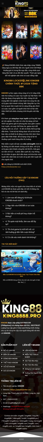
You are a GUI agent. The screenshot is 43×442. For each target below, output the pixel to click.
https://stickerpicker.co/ (11, 167)
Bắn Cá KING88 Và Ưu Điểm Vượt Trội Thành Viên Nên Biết (21, 275)
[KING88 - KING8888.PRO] (22, 3)
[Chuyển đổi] (3, 198)
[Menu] (3, 3)
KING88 (4, 323)
